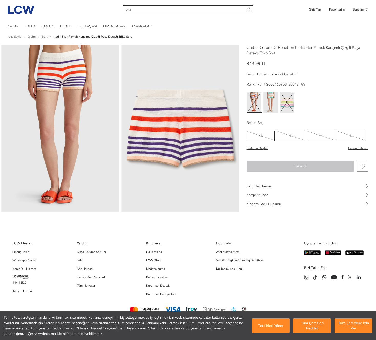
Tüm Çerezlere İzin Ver (353, 326)
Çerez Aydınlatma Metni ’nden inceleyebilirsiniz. (65, 333)
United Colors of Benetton (278, 74)
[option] (254, 102)
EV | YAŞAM (87, 26)
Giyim (32, 37)
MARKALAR (142, 26)
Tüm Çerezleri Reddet (312, 326)
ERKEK (30, 26)
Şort (44, 37)
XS (260, 135)
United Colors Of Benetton (270, 47)
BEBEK (65, 26)
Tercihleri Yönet (270, 325)
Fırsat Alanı (114, 26)
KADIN (13, 26)
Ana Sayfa (14, 37)
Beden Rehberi (358, 148)
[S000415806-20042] (303, 84)
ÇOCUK (48, 26)
